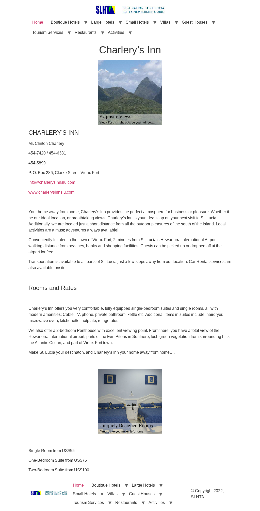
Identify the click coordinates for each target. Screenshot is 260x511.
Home (37, 22)
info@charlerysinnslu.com (51, 182)
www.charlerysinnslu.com (51, 192)
